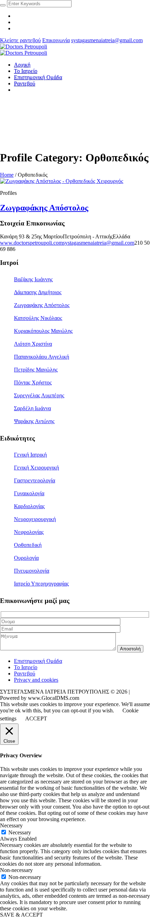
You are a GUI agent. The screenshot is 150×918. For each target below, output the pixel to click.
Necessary (19, 832)
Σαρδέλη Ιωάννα (32, 408)
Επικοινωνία (56, 40)
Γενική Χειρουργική (36, 468)
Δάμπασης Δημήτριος (37, 292)
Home (7, 175)
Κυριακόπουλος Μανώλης (43, 331)
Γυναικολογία (29, 493)
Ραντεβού (24, 673)
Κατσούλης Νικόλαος (38, 318)
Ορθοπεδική (28, 545)
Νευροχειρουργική (35, 519)
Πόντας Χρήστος (33, 382)
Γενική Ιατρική (30, 455)
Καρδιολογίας (29, 506)
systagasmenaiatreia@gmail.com (107, 40)
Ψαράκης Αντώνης (34, 421)
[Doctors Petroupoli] (23, 50)
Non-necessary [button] (16, 870)
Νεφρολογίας (29, 532)
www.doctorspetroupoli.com (31, 243)
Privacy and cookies (36, 680)
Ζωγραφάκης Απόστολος (44, 207)
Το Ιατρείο (25, 667)
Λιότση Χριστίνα (33, 344)
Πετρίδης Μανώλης (36, 370)
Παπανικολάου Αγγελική (41, 357)
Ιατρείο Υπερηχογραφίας (41, 584)
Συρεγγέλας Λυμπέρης (39, 395)
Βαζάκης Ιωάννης (33, 279)
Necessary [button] (11, 825)
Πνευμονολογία (31, 571)
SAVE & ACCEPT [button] (21, 915)
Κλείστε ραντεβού (20, 40)
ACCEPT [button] (36, 718)
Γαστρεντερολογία (34, 480)
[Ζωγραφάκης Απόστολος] (61, 181)
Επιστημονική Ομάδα (38, 661)
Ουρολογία (26, 558)
